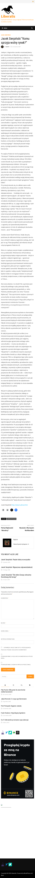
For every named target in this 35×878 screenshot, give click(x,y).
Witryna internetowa (8, 639)
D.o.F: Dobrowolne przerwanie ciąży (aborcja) (14, 720)
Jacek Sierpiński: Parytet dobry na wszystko (15, 560)
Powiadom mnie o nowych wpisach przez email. (16, 664)
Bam (2, 875)
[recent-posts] (13, 685)
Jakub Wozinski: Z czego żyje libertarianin (14, 699)
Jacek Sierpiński (6, 35)
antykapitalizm (11, 519)
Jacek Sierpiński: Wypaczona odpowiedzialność (17, 567)
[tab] (5, 685)
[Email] (33, 1)
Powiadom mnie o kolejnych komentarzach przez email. (17, 657)
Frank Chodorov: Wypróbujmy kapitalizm (13, 713)
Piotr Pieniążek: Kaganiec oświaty (11, 706)
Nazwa (3, 623)
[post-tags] (30, 685)
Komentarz (5, 598)
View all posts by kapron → (21, 544)
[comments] (22, 685)
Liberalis (8, 16)
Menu (5, 28)
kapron (7, 46)
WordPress (27, 873)
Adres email (5, 631)
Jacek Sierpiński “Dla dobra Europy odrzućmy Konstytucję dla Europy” (16, 576)
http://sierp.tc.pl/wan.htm (20, 505)
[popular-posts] (5, 685)
